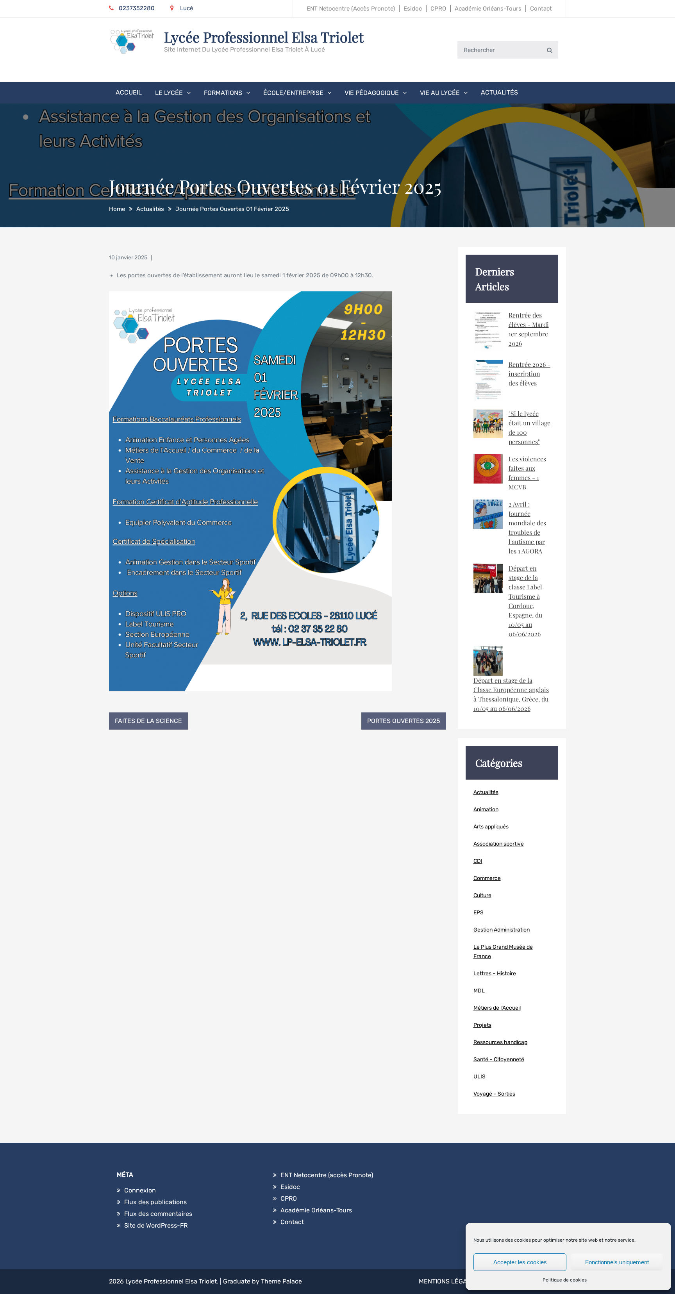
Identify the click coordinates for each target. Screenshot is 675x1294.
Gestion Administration (501, 929)
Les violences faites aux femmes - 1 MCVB (527, 473)
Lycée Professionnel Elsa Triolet (264, 36)
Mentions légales (449, 1281)
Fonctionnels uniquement (617, 1262)
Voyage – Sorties (494, 1094)
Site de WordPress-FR (156, 1225)
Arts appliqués (491, 826)
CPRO (438, 8)
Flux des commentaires (158, 1213)
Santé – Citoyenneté (498, 1059)
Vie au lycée (440, 92)
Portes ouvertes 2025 (403, 721)
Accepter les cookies (520, 1262)
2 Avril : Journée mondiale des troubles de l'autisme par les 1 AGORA (527, 527)
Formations (223, 92)
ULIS (479, 1076)
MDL (479, 990)
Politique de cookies (565, 1280)
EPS (478, 912)
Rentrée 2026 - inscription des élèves (529, 373)
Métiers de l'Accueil (497, 1008)
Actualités (499, 92)
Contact (541, 8)
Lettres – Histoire (494, 973)
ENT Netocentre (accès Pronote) (351, 8)
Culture (482, 895)
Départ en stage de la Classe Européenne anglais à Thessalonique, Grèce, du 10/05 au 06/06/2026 (511, 694)
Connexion (140, 1190)
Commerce (487, 878)
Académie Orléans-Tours (488, 8)
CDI (477, 861)
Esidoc (413, 8)
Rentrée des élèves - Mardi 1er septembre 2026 (529, 329)
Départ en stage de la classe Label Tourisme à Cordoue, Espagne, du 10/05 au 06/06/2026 (525, 601)
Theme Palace (281, 1281)
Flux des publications (155, 1202)
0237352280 (137, 8)
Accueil (129, 92)
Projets (482, 1025)
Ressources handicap (500, 1042)
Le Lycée (169, 92)
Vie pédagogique (372, 92)
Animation (485, 809)
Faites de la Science (148, 721)
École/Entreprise (293, 92)
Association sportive (498, 844)
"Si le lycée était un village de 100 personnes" (529, 427)
